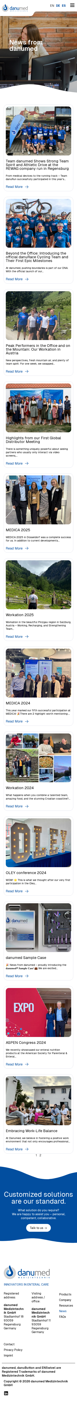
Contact (9, 1344)
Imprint (8, 1355)
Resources (66, 1305)
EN (52, 5)
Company (65, 1300)
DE (58, 5)
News (63, 1311)
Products (65, 1294)
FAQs (62, 1317)
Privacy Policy (13, 1350)
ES (64, 5)
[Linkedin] (6, 1393)
